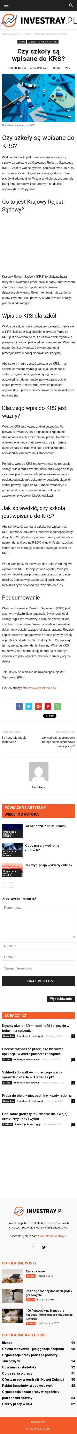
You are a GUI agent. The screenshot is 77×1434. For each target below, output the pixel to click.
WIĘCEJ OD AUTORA (22, 814)
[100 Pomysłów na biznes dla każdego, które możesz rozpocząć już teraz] (12, 1316)
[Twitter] (44, 1247)
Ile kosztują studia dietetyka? (14, 740)
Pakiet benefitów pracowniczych (27, 1386)
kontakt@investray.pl (53, 1236)
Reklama (7, 1124)
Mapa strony (38, 1422)
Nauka (22, 41)
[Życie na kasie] (12, 1276)
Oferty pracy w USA (17, 1404)
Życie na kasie (35, 1271)
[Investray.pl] (38, 20)
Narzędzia (8, 1036)
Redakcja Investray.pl (30, 1036)
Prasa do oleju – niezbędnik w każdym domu (37, 1095)
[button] (71, 5)
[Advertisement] (38, 243)
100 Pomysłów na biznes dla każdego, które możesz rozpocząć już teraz (49, 1314)
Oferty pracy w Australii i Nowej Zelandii (33, 1380)
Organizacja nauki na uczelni (43, 41)
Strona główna (10, 34)
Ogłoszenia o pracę (17, 1373)
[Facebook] (33, 1247)
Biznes (6, 1059)
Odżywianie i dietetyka (19, 1367)
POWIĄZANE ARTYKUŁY (25, 807)
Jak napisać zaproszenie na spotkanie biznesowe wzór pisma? (58, 742)
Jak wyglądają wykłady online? (48, 865)
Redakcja (20, 67)
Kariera (30, 1275)
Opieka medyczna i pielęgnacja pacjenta (33, 1349)
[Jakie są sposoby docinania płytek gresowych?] (12, 1296)
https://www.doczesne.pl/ (39, 688)
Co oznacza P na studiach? (46, 826)
